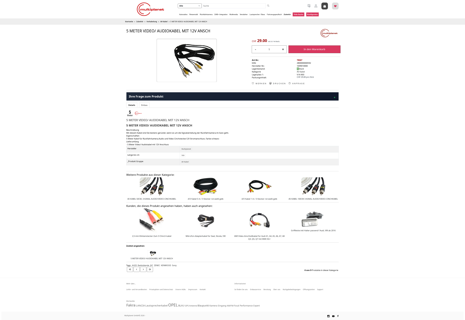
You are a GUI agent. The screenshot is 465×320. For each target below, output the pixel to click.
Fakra (131, 305)
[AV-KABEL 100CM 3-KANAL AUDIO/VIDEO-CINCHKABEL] (313, 186)
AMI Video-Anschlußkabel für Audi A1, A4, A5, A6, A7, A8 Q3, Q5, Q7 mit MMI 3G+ (259, 237)
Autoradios (183, 14)
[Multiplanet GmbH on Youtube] (333, 316)
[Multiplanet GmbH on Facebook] (338, 316)
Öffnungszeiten (309, 289)
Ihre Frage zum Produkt (146, 96)
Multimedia (233, 14)
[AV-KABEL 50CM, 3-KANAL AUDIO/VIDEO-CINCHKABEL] (152, 186)
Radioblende (143, 265)
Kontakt (203, 289)
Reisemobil (193, 14)
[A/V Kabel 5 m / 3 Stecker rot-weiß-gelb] (206, 186)
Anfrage (298, 84)
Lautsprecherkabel (156, 305)
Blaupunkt (203, 305)
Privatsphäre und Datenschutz (161, 289)
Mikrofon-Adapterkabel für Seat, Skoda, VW (206, 236)
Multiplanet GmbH (131, 315)
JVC (151, 265)
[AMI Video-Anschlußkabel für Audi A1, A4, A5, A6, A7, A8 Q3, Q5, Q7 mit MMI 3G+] (259, 220)
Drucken (279, 84)
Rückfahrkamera (206, 14)
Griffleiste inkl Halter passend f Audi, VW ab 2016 (313, 230)
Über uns (276, 289)
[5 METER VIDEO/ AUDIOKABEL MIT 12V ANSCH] (186, 60)
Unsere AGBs (180, 289)
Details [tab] (131, 105)
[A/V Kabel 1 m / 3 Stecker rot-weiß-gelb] (259, 186)
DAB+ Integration (221, 14)
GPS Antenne (191, 305)
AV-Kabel (301, 71)
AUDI (134, 265)
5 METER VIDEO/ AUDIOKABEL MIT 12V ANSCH (152, 258)
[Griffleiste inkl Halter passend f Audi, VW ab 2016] (313, 217)
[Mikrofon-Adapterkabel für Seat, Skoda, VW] (206, 220)
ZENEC (157, 265)
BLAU (181, 305)
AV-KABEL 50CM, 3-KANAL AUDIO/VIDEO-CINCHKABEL (151, 199)
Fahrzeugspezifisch (274, 14)
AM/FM (230, 305)
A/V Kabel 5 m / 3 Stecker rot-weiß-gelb (205, 199)
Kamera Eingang (217, 305)
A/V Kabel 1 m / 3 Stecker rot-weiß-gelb (259, 199)
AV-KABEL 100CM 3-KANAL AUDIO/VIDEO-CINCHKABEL (313, 199)
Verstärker (244, 14)
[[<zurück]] (137, 269)
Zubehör (287, 14)
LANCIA (140, 305)
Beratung (267, 289)
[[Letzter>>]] (150, 269)
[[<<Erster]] (130, 269)
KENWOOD (166, 265)
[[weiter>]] (143, 269)
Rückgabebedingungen (291, 289)
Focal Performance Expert (247, 305)
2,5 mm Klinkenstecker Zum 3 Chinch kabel (151, 236)
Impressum (192, 289)
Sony (174, 265)
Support (320, 289)
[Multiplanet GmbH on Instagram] (328, 316)
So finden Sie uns (241, 289)
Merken (261, 84)
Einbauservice (255, 289)
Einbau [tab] (144, 105)
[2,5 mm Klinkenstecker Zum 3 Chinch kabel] (152, 220)
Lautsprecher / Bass (257, 14)
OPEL (173, 305)
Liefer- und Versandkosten (136, 289)
